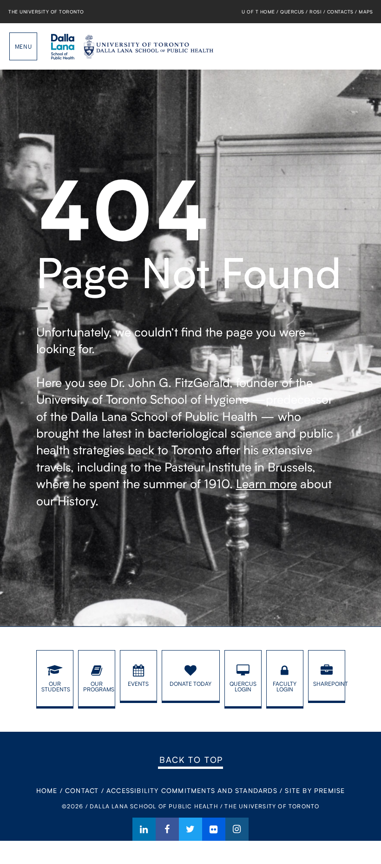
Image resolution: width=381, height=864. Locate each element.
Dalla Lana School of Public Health (62, 46)
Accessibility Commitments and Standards (191, 790)
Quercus (292, 11)
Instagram (237, 829)
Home (47, 790)
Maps (366, 11)
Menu (23, 46)
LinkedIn (144, 829)
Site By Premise (315, 790)
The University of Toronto (46, 11)
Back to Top (191, 759)
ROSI (315, 11)
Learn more (266, 483)
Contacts (340, 11)
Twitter (190, 829)
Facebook (167, 829)
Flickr (213, 829)
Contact (82, 790)
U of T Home (258, 11)
